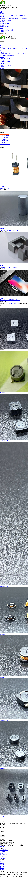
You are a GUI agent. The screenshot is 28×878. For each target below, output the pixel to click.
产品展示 (2, 17)
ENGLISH (2, 68)
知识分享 (11, 30)
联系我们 (2, 31)
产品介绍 (2, 52)
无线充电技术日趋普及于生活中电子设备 (10, 300)
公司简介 (2, 15)
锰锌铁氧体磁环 (11, 18)
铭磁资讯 (2, 30)
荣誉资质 (24, 15)
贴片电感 (3, 55)
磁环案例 (7, 26)
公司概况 (2, 47)
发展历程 (19, 15)
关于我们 (2, 13)
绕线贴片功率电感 (4, 677)
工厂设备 (2, 21)
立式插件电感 (23, 18)
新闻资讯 (2, 63)
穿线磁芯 (17, 18)
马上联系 (2, 835)
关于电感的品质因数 (5, 188)
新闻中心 (2, 28)
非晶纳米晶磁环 (7, 20)
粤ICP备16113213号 (5, 846)
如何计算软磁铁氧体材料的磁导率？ (8, 267)
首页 (1, 12)
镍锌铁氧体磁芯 (4, 18)
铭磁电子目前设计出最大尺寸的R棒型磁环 (10, 230)
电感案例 (2, 26)
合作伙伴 (15, 15)
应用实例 (2, 25)
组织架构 (11, 15)
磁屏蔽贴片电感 (4, 392)
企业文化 (6, 15)
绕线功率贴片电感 (4, 634)
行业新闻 (6, 30)
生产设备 (7, 23)
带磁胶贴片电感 (4, 586)
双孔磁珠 (2, 816)
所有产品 (11, 303)
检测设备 (2, 23)
